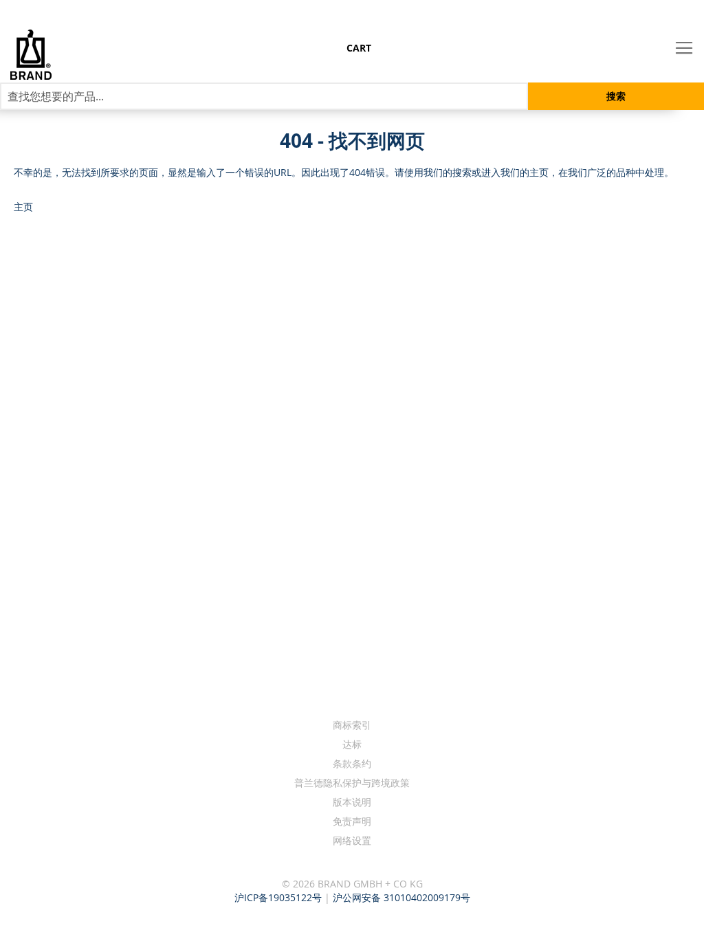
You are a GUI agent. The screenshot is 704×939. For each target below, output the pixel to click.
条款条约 (352, 763)
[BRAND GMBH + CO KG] (56, 55)
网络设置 (352, 840)
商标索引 (352, 724)
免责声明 (352, 821)
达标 (352, 744)
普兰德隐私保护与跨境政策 (352, 782)
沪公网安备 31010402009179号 (401, 897)
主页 (23, 206)
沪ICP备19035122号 (278, 897)
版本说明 (352, 801)
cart (358, 47)
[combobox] (264, 96)
